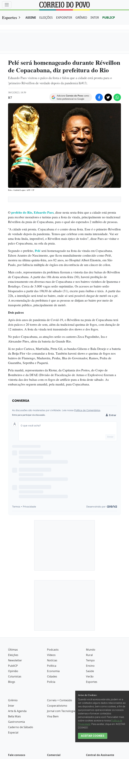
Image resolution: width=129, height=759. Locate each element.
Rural (89, 655)
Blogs (11, 682)
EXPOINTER (64, 17)
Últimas (13, 649)
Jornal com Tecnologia (61, 711)
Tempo (90, 660)
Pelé (38, 250)
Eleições (13, 655)
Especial (13, 732)
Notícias (52, 660)
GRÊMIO (81, 17)
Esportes (9, 17)
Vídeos (51, 655)
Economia (53, 671)
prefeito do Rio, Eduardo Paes (32, 212)
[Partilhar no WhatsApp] (117, 97)
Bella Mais (14, 716)
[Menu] (6, 4)
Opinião (13, 671)
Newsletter (15, 660)
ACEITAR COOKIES (92, 735)
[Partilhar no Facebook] (99, 97)
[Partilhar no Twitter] (108, 97)
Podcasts (53, 649)
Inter (11, 705)
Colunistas (14, 676)
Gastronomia (16, 722)
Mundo (90, 649)
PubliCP (13, 666)
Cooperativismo (57, 705)
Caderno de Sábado (20, 727)
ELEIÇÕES (46, 17)
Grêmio (13, 700)
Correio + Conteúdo (59, 700)
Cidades (52, 676)
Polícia (51, 682)
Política (51, 666)
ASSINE (30, 17)
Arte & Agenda (17, 711)
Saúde (90, 671)
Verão (90, 676)
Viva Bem (53, 716)
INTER (95, 17)
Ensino (90, 666)
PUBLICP (108, 17)
